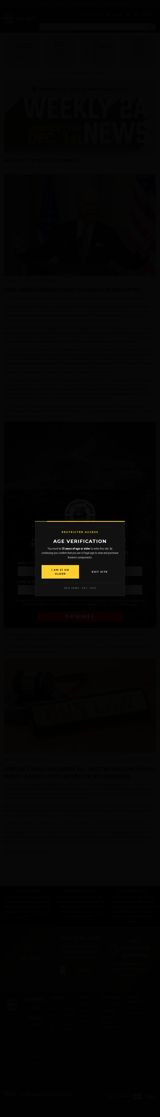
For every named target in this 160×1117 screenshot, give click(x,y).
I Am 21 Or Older (60, 571)
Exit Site (100, 571)
